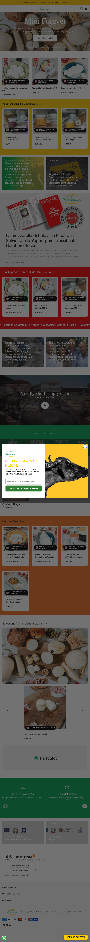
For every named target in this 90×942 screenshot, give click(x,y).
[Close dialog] (85, 446)
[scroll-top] (85, 937)
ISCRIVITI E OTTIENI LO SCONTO (23, 488)
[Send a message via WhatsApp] (4, 938)
